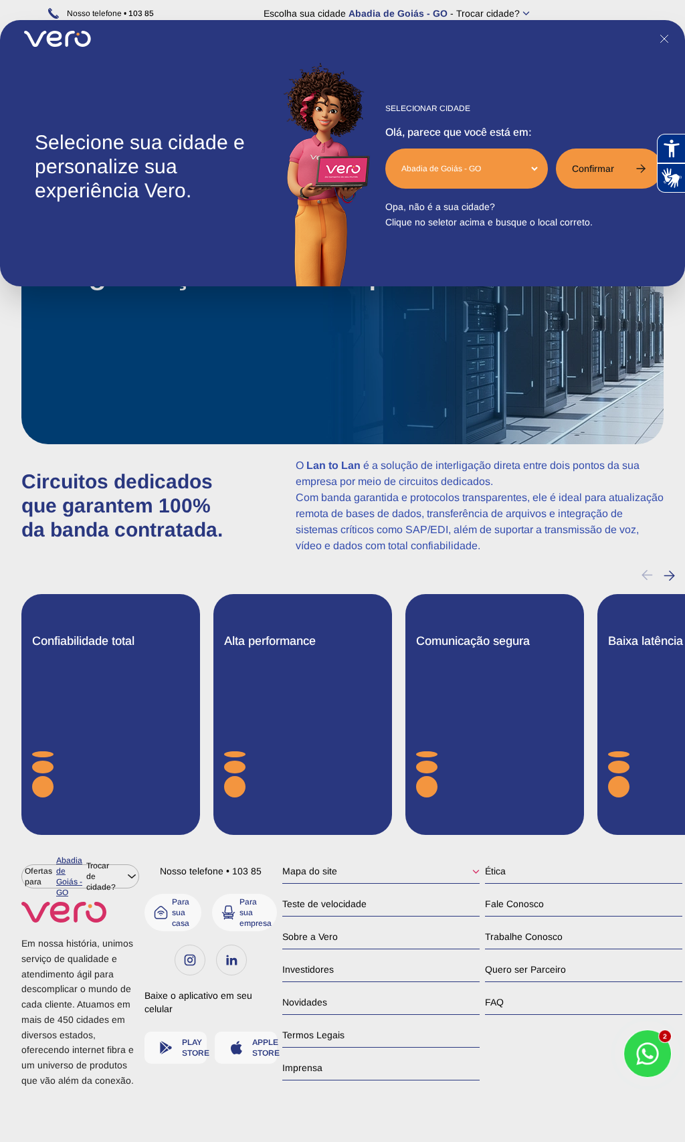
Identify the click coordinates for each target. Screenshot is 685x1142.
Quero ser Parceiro (525, 969)
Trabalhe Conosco (524, 936)
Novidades (304, 1002)
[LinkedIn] (231, 960)
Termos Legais (313, 1035)
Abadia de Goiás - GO (398, 13)
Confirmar (593, 168)
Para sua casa (180, 912)
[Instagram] (190, 960)
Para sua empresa (255, 912)
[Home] (80, 912)
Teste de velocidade (324, 903)
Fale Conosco (514, 903)
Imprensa (302, 1067)
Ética (495, 871)
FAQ (494, 1002)
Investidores (308, 969)
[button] (669, 575)
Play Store (194, 1048)
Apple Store (264, 1048)
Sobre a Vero (310, 936)
